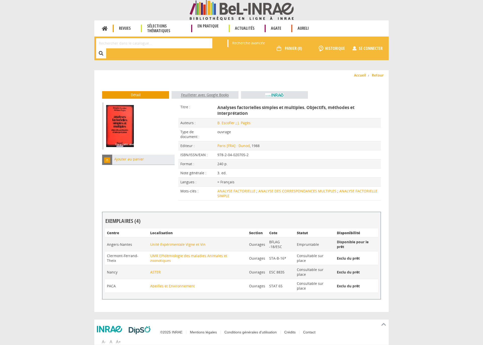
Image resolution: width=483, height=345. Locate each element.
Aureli (303, 28)
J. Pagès (244, 122)
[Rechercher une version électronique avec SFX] (274, 95)
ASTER (155, 272)
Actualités (245, 28)
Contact (309, 332)
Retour (378, 75)
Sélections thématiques (158, 28)
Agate (276, 28)
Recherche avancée (248, 43)
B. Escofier (226, 122)
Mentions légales (203, 332)
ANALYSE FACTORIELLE (236, 191)
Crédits (290, 332)
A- (104, 341)
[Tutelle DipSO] (141, 330)
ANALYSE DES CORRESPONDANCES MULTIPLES (297, 191)
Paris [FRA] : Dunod (233, 145)
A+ (118, 341)
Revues (125, 28)
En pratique (208, 26)
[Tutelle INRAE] (111, 329)
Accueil (105, 28)
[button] (107, 160)
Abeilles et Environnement (172, 286)
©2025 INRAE (171, 332)
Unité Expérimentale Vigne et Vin (178, 244)
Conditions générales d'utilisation (250, 332)
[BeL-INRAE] (241, 9)
